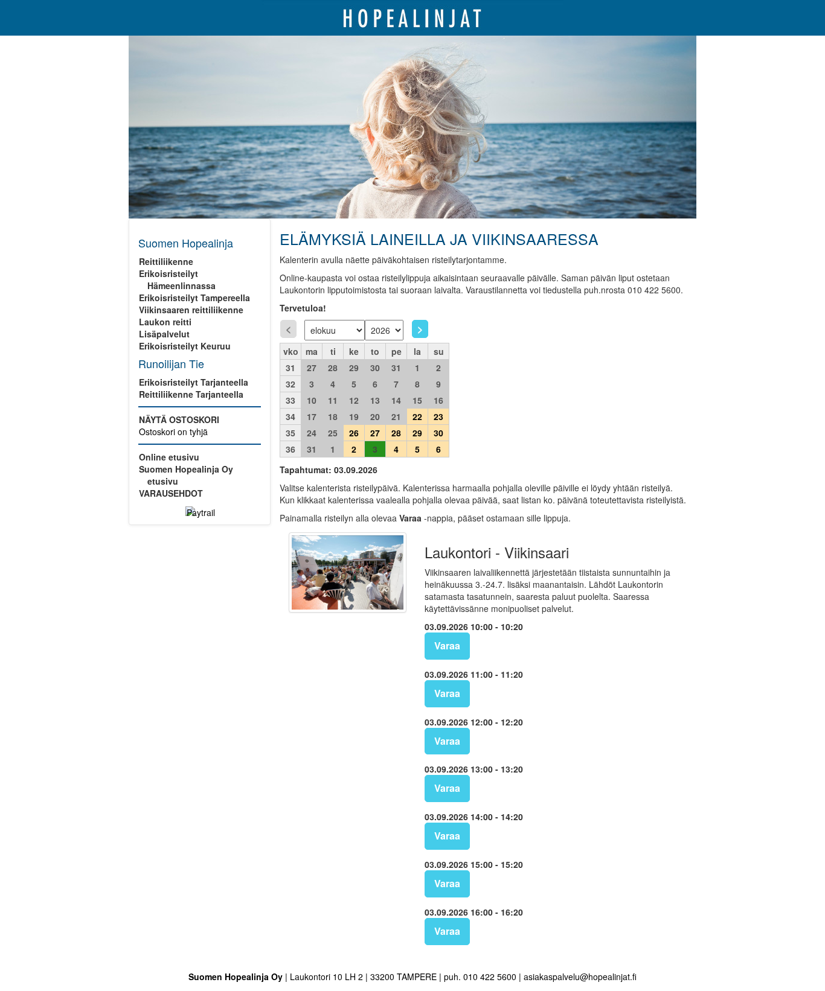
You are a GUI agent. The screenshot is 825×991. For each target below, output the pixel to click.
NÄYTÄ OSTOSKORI (179, 419)
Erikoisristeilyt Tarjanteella (193, 382)
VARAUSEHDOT (171, 493)
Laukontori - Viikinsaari (497, 552)
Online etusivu (169, 457)
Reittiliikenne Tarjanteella (191, 394)
